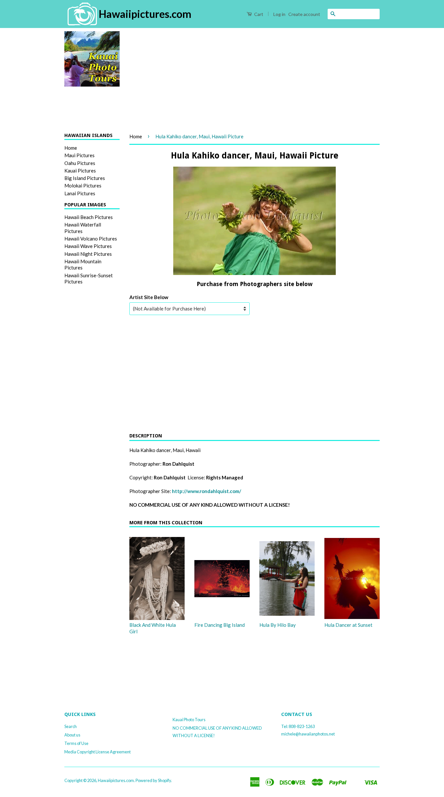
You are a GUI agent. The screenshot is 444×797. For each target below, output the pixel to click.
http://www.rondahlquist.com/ (206, 491)
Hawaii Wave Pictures (88, 246)
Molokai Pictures (82, 185)
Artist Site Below (148, 297)
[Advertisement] (254, 76)
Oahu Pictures (79, 163)
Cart (258, 14)
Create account (304, 14)
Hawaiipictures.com (116, 780)
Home (70, 148)
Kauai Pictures (80, 170)
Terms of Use (76, 743)
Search (70, 726)
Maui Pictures (79, 155)
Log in (279, 14)
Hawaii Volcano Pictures (90, 238)
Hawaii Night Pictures (88, 254)
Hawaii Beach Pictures (88, 217)
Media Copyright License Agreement (97, 751)
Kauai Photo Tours (189, 719)
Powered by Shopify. (154, 780)
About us (72, 734)
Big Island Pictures (84, 178)
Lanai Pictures (79, 193)
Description (145, 436)
